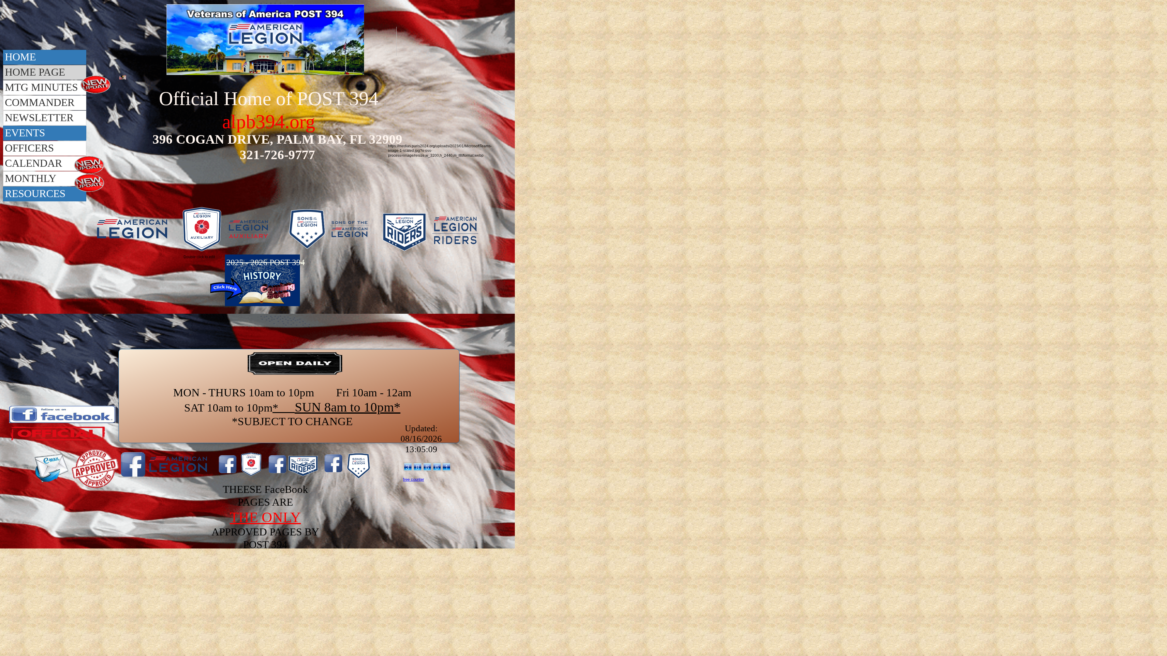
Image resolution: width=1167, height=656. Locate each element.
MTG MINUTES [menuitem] (41, 87)
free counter (413, 479)
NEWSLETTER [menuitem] (39, 118)
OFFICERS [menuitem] (29, 148)
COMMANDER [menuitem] (39, 102)
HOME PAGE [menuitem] (35, 72)
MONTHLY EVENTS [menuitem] (30, 179)
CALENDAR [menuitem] (33, 163)
